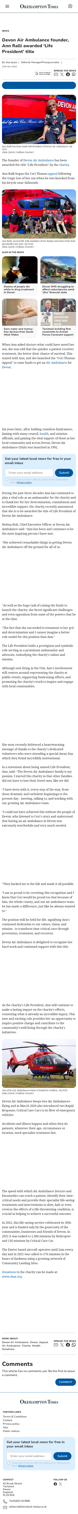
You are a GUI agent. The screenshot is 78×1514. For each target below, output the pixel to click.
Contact (7, 1420)
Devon (6, 367)
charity (64, 165)
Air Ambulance (56, 362)
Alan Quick (11, 62)
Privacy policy (11, 1424)
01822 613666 (21, 1501)
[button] (7, 6)
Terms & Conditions (15, 1416)
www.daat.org (12, 1276)
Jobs (5, 1427)
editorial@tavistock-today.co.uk (27, 1506)
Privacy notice (24, 482)
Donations (9, 1272)
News (5, 30)
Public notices (11, 1431)
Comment (65, 1382)
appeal (53, 173)
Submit (64, 473)
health (44, 434)
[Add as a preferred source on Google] (43, 73)
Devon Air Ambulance (38, 160)
